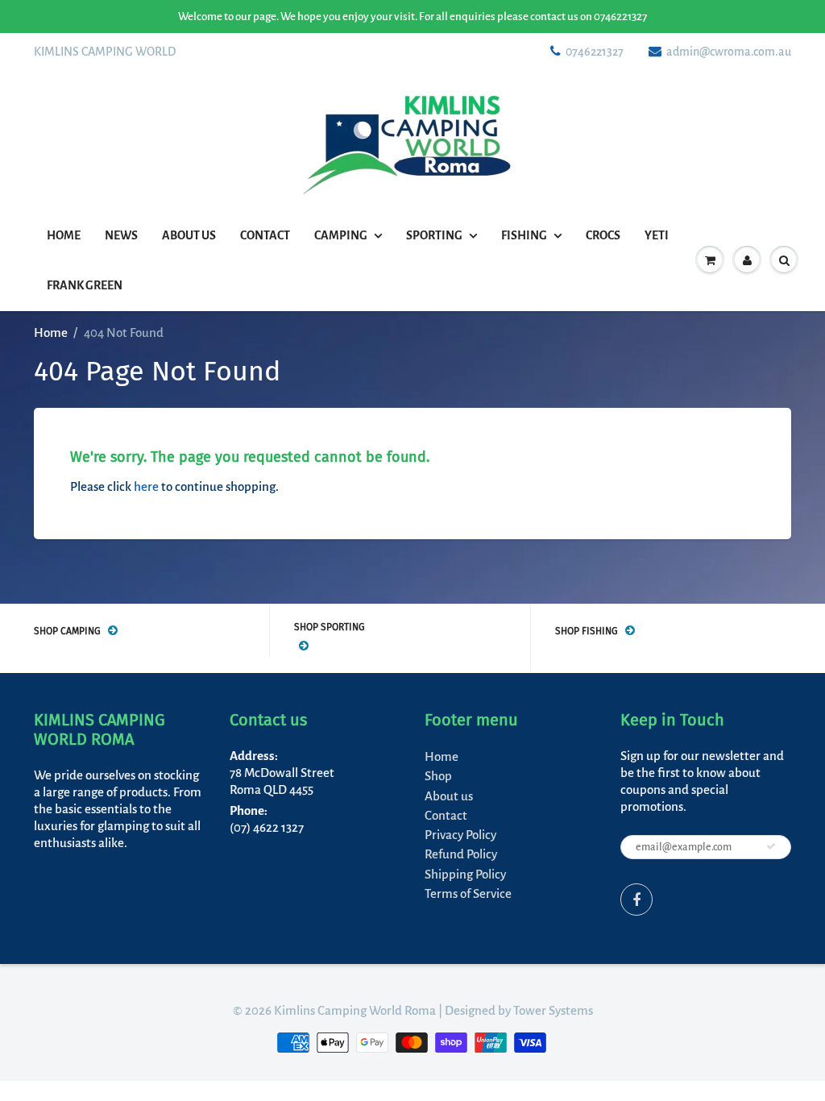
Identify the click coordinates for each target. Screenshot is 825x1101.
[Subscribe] (771, 846)
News (121, 235)
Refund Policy (461, 854)
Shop (438, 776)
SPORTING (434, 235)
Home (64, 235)
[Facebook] (636, 899)
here (146, 486)
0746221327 (595, 51)
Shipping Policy (465, 874)
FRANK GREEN (84, 285)
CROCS (603, 235)
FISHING (524, 235)
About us (189, 235)
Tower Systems (553, 1010)
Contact (265, 235)
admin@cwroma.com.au (728, 51)
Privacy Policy (460, 834)
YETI (657, 235)
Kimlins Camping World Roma (355, 1010)
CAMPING (340, 235)
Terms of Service (468, 893)
